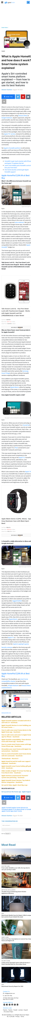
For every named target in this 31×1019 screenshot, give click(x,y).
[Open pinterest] (9, 1005)
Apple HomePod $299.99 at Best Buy (16, 176)
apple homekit (7, 807)
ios (27, 807)
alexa (19, 809)
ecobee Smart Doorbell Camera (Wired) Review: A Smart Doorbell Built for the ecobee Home (16, 963)
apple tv (11, 809)
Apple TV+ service (9, 134)
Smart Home (5, 27)
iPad (16, 448)
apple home (16, 807)
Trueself (15, 1010)
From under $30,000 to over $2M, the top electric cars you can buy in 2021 (16, 868)
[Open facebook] (7, 1005)
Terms (22, 1016)
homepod (5, 809)
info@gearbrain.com (10, 993)
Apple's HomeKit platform (12, 148)
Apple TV (28, 471)
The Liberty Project (8, 1011)
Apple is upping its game (21, 644)
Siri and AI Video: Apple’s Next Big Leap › (15, 785)
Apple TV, (22, 457)
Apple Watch (14, 387)
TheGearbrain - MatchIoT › (10, 758)
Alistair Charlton (7, 89)
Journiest (20, 1010)
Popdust (5, 1010)
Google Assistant (13, 685)
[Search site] (28, 2)
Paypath (26, 1010)
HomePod (26, 425)
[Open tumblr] (15, 1005)
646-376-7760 (8, 995)
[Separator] (4, 101)
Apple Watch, (13, 619)
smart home (17, 811)
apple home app (7, 811)
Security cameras (7, 647)
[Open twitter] (4, 1005)
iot (15, 809)
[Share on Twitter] (18, 96)
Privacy (17, 1016)
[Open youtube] (12, 1005)
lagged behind (17, 601)
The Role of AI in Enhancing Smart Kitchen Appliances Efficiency (14, 892)
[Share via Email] (28, 97)
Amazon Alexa (22, 115)
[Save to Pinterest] (23, 96)
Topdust (10, 1010)
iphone (23, 807)
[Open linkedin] (17, 1005)
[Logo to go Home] (9, 2)
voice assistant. (19, 222)
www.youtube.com (6, 713)
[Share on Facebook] (8, 96)
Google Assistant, (7, 118)
